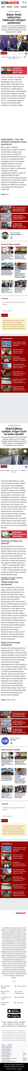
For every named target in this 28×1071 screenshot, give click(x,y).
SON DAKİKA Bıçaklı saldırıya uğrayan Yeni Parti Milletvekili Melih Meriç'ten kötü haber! (7, 272)
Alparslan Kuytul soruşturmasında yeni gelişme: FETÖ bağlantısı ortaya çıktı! (6, 290)
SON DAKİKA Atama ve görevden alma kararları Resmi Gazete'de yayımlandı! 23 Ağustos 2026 (7, 257)
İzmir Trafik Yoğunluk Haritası (19, 992)
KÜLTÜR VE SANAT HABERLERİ (9, 1061)
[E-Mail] (11, 238)
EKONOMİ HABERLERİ (7, 1050)
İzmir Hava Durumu (22, 986)
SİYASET (16, 7)
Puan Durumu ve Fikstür (6, 998)
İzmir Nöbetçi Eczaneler (5, 986)
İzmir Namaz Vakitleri (5, 992)
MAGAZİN (11, 1024)
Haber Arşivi (20, 1002)
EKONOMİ (24, 7)
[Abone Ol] (26, 53)
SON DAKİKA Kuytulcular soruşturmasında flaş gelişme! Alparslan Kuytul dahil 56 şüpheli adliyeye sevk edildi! (20, 274)
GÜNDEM (9, 7)
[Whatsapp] (14, 981)
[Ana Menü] (25, 2)
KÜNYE (3, 1044)
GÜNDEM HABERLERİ (6, 1047)
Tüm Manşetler (20, 997)
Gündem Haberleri (14, 11)
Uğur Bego (4, 470)
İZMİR (3, 7)
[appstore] (14, 1011)
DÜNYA (22, 1024)
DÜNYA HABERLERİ (6, 1055)
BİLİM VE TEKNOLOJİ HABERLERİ (9, 1058)
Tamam (19, 1069)
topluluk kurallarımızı (16, 320)
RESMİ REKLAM (21, 1026)
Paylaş (4, 53)
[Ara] (23, 2)
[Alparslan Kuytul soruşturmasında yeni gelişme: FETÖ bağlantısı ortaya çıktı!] (7, 283)
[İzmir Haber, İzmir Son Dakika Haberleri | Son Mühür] (10, 2)
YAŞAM (17, 1024)
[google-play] (14, 1016)
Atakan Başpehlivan (8, 57)
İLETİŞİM (10, 1044)
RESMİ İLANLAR (11, 1026)
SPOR (5, 1024)
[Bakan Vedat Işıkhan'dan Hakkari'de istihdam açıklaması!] (14, 43)
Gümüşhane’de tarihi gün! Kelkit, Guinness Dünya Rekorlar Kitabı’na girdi (20, 290)
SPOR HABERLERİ (6, 1052)
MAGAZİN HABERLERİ (7, 1053)
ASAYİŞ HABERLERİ (6, 1057)
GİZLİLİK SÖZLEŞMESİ (7, 1046)
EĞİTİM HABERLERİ (6, 1060)
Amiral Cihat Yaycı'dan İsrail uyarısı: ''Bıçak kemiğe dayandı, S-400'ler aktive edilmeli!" (20, 256)
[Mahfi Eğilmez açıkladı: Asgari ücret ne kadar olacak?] (14, 456)
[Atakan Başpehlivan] (5, 235)
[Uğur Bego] (5, 741)
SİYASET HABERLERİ (6, 1049)
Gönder (4, 315)
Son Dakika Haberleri (5, 1003)
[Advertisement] (14, 122)
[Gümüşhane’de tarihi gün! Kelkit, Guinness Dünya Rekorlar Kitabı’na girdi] (21, 283)
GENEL (4, 1026)
